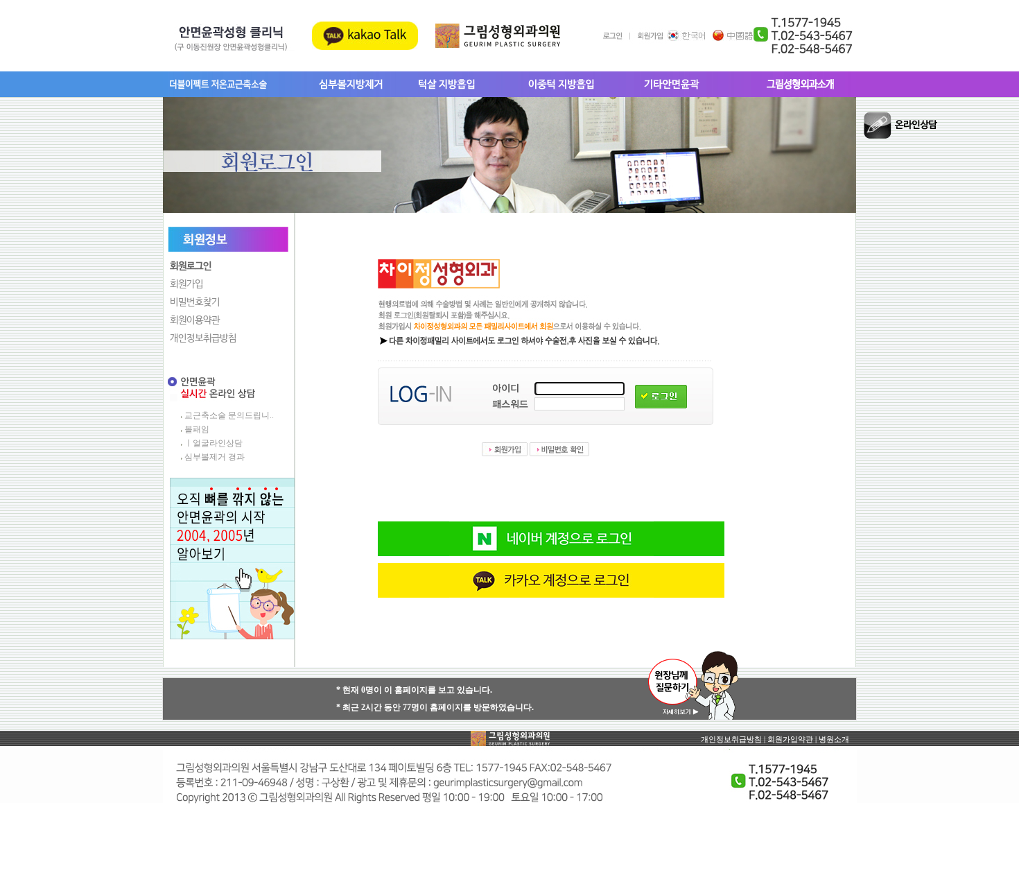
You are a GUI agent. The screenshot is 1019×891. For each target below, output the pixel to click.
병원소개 (834, 739)
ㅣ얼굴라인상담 (213, 443)
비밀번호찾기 (195, 302)
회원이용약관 (195, 320)
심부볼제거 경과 (214, 457)
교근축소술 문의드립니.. (229, 415)
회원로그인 (190, 266)
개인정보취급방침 (203, 338)
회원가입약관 (790, 739)
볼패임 (196, 429)
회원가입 (186, 284)
